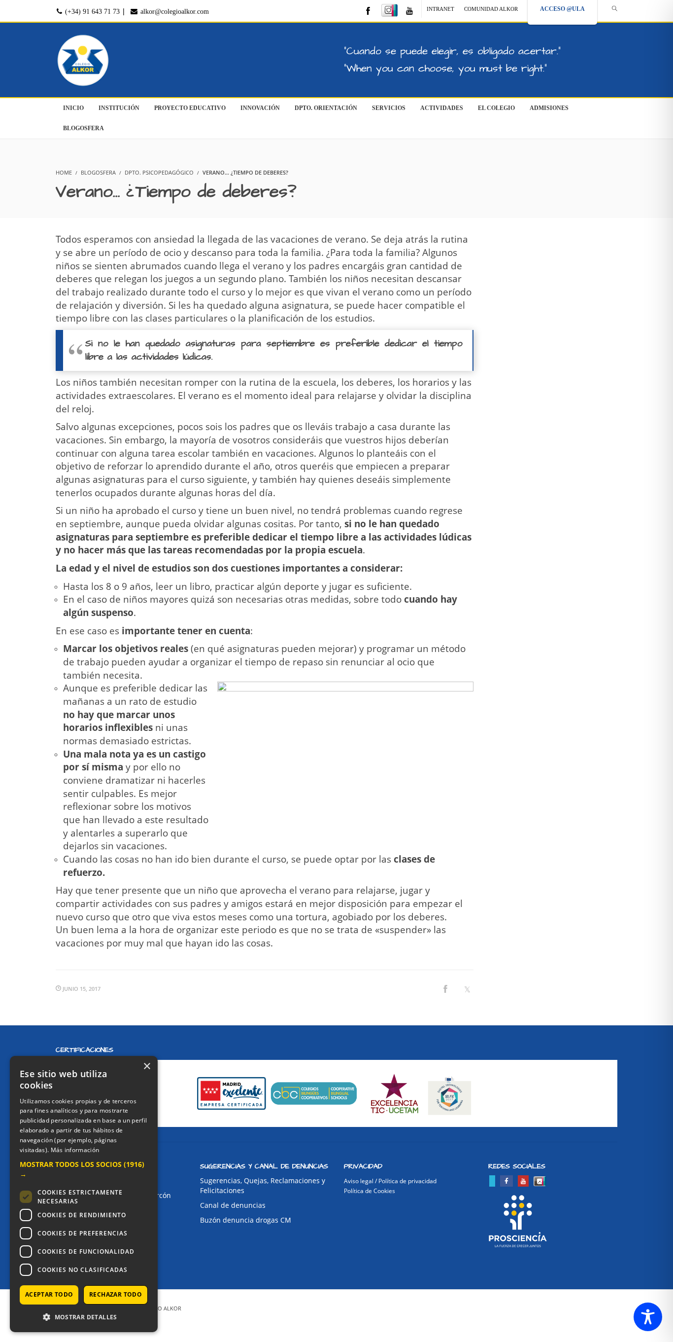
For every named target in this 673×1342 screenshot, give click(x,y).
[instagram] (389, 10)
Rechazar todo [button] (115, 1294)
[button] (84, 1169)
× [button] (146, 1066)
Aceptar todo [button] (49, 1294)
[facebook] (368, 11)
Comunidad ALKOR (491, 9)
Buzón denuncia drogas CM (245, 1220)
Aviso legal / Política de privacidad (390, 1181)
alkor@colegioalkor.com (173, 11)
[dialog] (84, 1194)
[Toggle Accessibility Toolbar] (648, 1317)
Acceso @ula (562, 8)
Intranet (440, 9)
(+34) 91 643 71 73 (91, 11)
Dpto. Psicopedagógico (159, 172)
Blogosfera (98, 172)
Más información (75, 1150)
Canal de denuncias (233, 1205)
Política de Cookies (369, 1191)
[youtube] (409, 11)
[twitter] (492, 1181)
